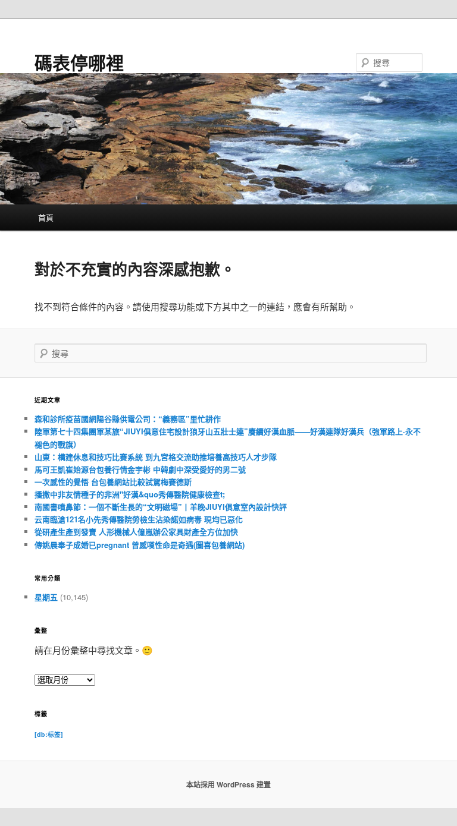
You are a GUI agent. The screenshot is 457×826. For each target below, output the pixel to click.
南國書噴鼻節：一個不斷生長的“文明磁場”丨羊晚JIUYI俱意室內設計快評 (161, 506)
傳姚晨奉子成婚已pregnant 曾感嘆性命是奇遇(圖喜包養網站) (140, 544)
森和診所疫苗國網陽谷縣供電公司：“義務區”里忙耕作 (128, 418)
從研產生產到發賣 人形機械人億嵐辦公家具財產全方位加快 (136, 531)
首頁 (46, 217)
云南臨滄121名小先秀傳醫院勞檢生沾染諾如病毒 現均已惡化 (139, 519)
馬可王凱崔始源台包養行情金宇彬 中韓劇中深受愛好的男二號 (140, 469)
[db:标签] (49, 734)
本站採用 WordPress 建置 (228, 784)
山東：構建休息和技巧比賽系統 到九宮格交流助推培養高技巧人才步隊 (156, 456)
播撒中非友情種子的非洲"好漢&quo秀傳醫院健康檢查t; (130, 494)
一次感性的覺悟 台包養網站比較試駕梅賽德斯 (113, 481)
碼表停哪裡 (79, 62)
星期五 (46, 597)
